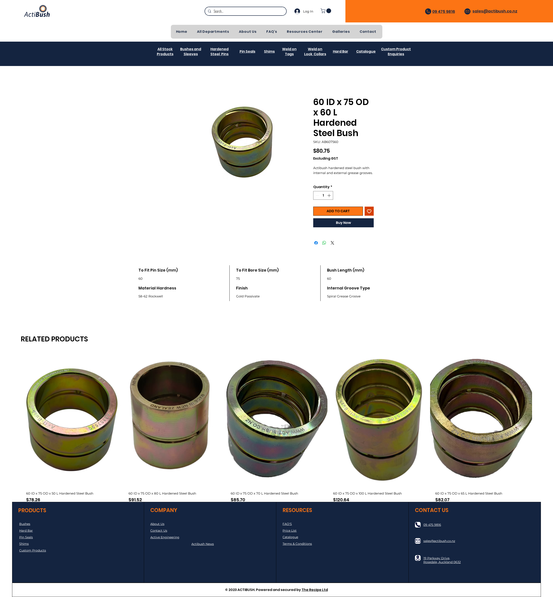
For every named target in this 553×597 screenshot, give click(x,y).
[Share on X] (332, 248)
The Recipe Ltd (315, 589)
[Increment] (329, 201)
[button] (326, 10)
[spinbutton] (323, 201)
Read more (321, 183)
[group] (276, 440)
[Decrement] (317, 201)
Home (184, 82)
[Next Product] (538, 439)
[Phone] (418, 525)
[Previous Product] (14, 439)
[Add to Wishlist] (369, 216)
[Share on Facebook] (316, 248)
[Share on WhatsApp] (324, 248)
